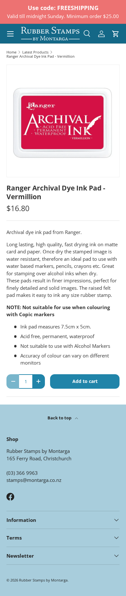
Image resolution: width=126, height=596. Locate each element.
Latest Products (35, 52)
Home (11, 52)
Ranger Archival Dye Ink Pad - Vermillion (40, 56)
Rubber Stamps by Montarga (43, 580)
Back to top (59, 418)
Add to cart (85, 381)
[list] (63, 121)
